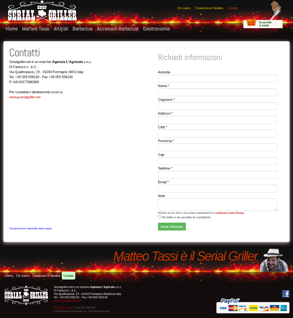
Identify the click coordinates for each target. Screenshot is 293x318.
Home (12, 28)
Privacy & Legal (62, 307)
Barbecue (82, 28)
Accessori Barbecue (117, 28)
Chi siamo (184, 8)
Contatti (233, 8)
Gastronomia (156, 28)
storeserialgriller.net (25, 97)
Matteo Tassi (35, 28)
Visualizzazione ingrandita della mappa (30, 228)
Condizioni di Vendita (209, 8)
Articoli (61, 28)
